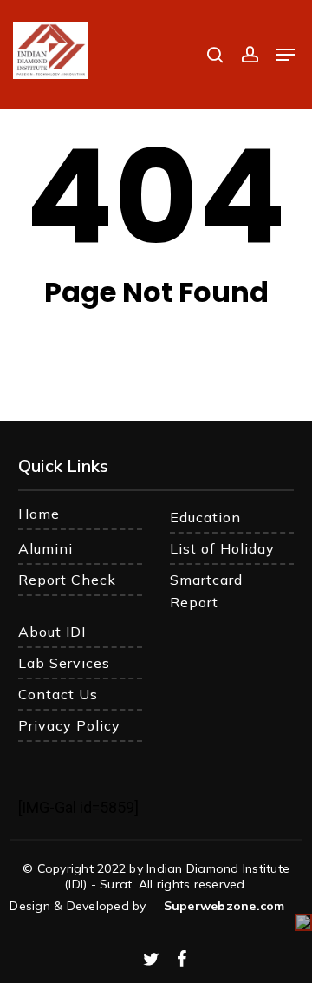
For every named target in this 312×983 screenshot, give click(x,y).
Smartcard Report (206, 591)
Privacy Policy (69, 725)
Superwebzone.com (224, 906)
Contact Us (58, 694)
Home (39, 513)
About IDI (52, 631)
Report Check (67, 579)
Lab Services (64, 663)
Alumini (45, 548)
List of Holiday (222, 548)
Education (205, 517)
